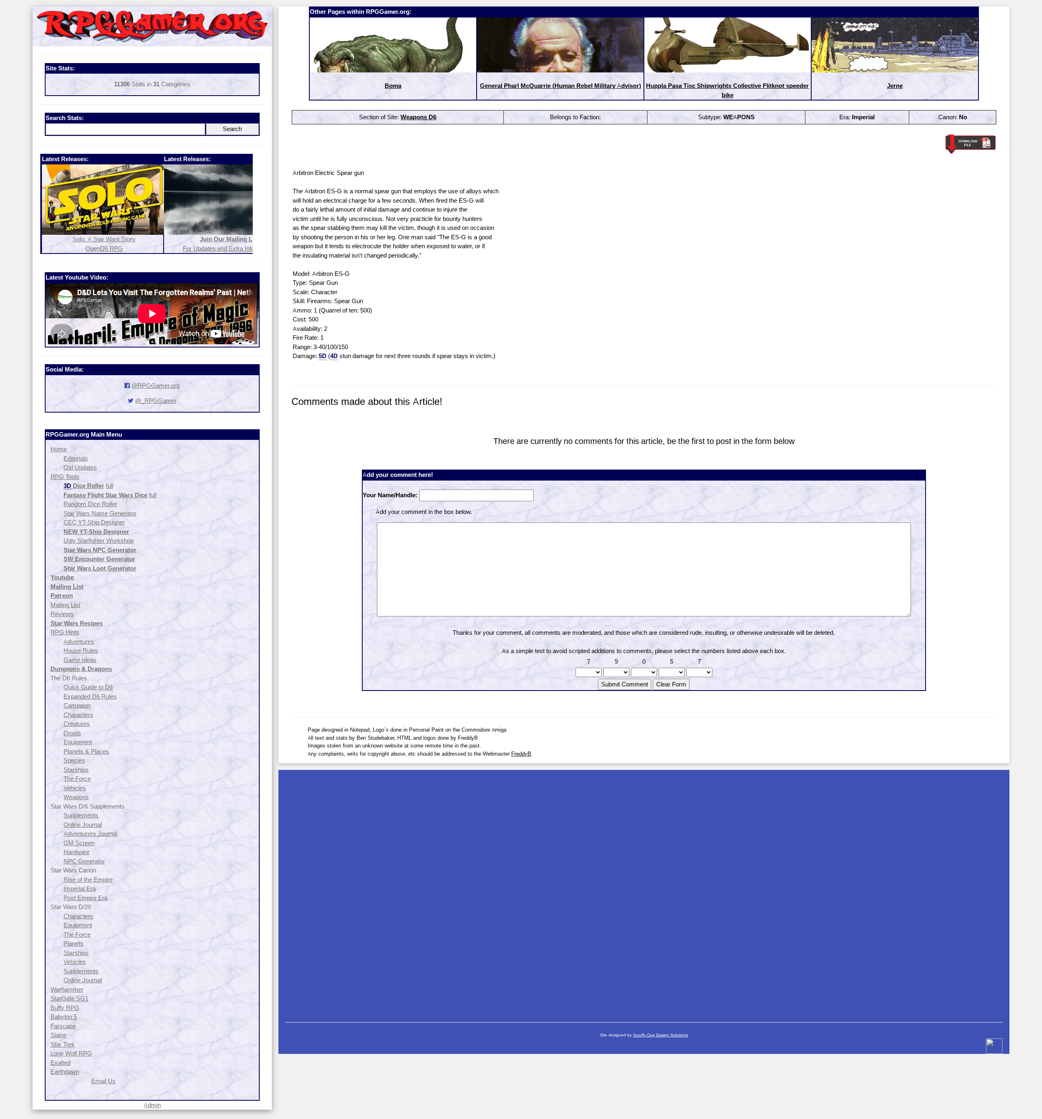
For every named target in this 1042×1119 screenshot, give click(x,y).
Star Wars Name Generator (99, 513)
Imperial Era (79, 888)
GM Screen (78, 843)
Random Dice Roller (90, 504)
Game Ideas (79, 660)
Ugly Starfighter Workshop (98, 540)
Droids (72, 733)
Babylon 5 (63, 1017)
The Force (77, 778)
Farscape (63, 1026)
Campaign (77, 705)
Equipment (77, 742)
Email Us (103, 1081)
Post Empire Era (85, 898)
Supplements (81, 815)
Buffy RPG (64, 1008)
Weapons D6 (418, 117)
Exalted (60, 1063)
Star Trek (62, 1044)
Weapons (76, 797)
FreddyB (521, 753)
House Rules (80, 650)
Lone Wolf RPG (71, 1053)
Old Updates (80, 467)
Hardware (76, 852)
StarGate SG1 (69, 998)
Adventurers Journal (90, 833)
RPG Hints (64, 632)
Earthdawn (64, 1071)
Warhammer (66, 989)
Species (74, 760)
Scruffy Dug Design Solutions (660, 1035)
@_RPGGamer (156, 400)
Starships (76, 770)
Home (58, 449)
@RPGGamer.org (155, 385)
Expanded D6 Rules (90, 696)
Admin (152, 1105)
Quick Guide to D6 (88, 687)
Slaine (58, 1035)
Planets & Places (86, 751)
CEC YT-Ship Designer (94, 522)
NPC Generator (84, 861)
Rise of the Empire (88, 879)
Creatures (76, 724)
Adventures (78, 641)
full (109, 486)
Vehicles (74, 788)
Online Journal (82, 824)
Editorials (75, 458)
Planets (73, 943)
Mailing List (65, 605)
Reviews (62, 614)
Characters (78, 715)
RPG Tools (64, 477)
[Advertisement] (644, 892)
